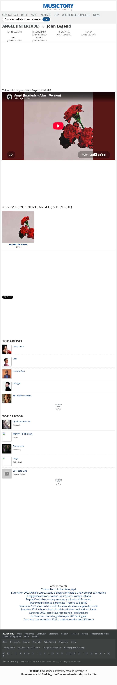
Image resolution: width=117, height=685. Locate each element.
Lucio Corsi (18, 346)
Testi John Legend (14, 39)
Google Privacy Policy (52, 647)
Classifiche (53, 634)
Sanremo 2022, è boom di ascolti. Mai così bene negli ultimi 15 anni (58, 609)
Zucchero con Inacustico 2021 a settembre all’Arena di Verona (58, 619)
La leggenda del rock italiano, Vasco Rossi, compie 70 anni (58, 596)
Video (26, 636)
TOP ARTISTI (12, 341)
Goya (15, 458)
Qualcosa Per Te (21, 421)
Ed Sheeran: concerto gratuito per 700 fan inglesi (59, 616)
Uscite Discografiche (76, 15)
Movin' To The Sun (22, 433)
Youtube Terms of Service (29, 647)
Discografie (15, 642)
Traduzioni (63, 642)
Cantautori (41, 634)
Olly (15, 358)
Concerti (65, 634)
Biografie (37, 642)
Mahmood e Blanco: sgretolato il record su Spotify (58, 602)
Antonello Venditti (22, 395)
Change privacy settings (74, 647)
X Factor (35, 636)
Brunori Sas (19, 370)
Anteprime (29, 634)
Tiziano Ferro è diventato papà (58, 589)
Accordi (26, 642)
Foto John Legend (88, 33)
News (96, 15)
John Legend (14, 31)
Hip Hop (75, 634)
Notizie (46, 15)
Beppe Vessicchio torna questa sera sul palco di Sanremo (58, 599)
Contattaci (10, 15)
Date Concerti (50, 642)
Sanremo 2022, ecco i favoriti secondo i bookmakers (58, 612)
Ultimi (73, 642)
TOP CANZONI (13, 416)
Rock (24, 15)
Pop (56, 15)
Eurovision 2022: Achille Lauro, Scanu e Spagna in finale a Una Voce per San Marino (58, 592)
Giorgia (16, 383)
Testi (5, 642)
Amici (34, 15)
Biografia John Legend (64, 33)
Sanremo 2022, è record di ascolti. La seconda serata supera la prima (59, 606)
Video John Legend (39, 39)
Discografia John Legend (39, 33)
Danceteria (18, 446)
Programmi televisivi (100, 634)
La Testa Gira (20, 470)
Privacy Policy (9, 647)
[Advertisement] (58, 65)
